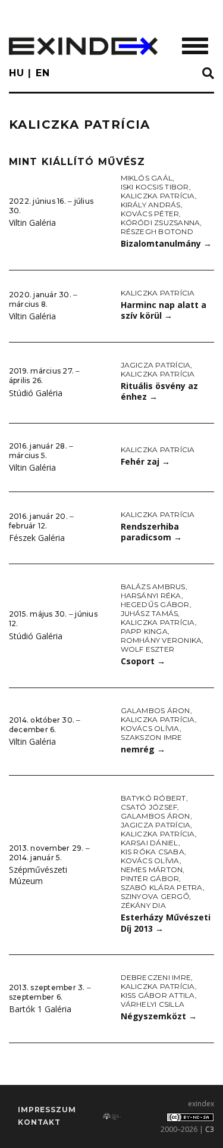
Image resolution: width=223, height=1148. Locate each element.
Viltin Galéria (32, 222)
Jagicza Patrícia (156, 364)
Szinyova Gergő (155, 896)
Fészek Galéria (37, 537)
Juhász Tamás (149, 613)
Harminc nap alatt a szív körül (163, 310)
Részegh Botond (157, 231)
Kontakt (39, 1122)
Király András (151, 204)
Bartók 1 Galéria (40, 1009)
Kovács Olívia (150, 728)
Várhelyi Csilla (153, 1004)
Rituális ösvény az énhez (159, 391)
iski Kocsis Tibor (155, 186)
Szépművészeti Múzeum (38, 875)
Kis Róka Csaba (152, 851)
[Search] (208, 73)
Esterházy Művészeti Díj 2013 (166, 922)
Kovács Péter (150, 213)
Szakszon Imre (152, 737)
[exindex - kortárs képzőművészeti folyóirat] (83, 46)
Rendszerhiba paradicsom (151, 532)
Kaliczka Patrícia (158, 195)
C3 (209, 1129)
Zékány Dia (143, 905)
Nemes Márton (152, 869)
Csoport (143, 661)
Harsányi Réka (151, 595)
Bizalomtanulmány (166, 243)
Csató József (149, 806)
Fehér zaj (145, 461)
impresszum (47, 1109)
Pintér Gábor (150, 878)
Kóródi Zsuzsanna (160, 222)
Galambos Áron (155, 710)
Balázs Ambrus (153, 586)
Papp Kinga (144, 631)
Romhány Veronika (161, 640)
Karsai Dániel (149, 842)
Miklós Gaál (147, 177)
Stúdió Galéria (35, 393)
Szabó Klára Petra (162, 887)
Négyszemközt (159, 1016)
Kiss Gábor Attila (158, 995)
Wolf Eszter (148, 649)
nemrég (143, 749)
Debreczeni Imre (156, 977)
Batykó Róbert (153, 798)
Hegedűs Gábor (155, 604)
